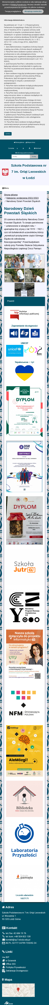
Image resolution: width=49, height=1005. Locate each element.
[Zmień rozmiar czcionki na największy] (29, 148)
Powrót (10, 301)
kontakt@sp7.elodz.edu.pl (17, 939)
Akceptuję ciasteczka (33, 11)
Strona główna (19, 142)
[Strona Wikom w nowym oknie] (8, 1003)
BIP (7, 957)
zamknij (7, 134)
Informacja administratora (25, 153)
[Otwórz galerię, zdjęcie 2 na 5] (35, 261)
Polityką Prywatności (18, 5)
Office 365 (10, 964)
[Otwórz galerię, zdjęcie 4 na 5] (35, 275)
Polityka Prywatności (15, 967)
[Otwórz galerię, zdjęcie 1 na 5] (14, 261)
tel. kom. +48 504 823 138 (17, 936)
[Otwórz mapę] (18, 990)
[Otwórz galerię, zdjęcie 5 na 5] (24, 290)
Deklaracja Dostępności (16, 970)
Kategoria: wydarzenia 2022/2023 (22, 198)
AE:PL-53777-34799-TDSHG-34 (20, 943)
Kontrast (38, 148)
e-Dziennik (10, 960)
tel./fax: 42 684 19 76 (15, 933)
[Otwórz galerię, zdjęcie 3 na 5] (14, 275)
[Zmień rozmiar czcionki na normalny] (17, 148)
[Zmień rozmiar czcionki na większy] (23, 148)
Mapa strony (31, 142)
